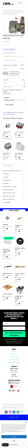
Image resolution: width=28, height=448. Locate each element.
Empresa (14, 354)
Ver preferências (14, 444)
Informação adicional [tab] (9, 100)
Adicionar (14, 73)
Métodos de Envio (14, 357)
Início (4, 10)
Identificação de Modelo (14, 362)
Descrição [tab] (6, 97)
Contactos (14, 351)
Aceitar (14, 436)
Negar (14, 440)
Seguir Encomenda (14, 359)
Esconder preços (7, 93)
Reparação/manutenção (11, 10)
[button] (26, 422)
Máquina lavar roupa (13, 12)
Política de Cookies (14, 417)
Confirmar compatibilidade (9, 49)
